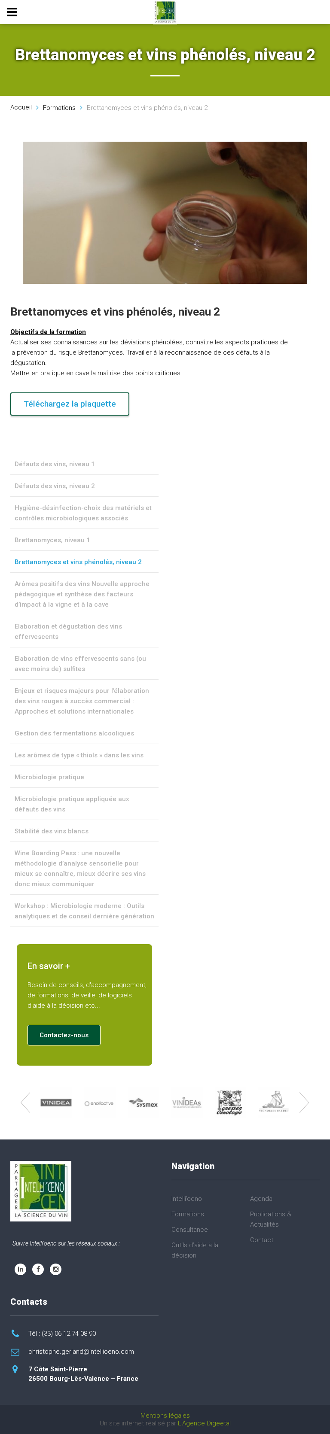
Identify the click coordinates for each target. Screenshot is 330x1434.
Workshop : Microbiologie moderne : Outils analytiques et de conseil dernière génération (84, 911)
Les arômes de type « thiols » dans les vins (79, 755)
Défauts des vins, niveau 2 (55, 486)
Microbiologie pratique (49, 777)
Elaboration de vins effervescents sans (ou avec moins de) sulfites (80, 664)
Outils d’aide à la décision (194, 1250)
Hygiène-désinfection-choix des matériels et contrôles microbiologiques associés (83, 513)
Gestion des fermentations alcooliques (74, 733)
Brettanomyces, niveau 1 (52, 540)
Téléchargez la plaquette (70, 404)
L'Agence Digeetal (204, 1423)
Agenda (261, 1199)
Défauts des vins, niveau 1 (55, 464)
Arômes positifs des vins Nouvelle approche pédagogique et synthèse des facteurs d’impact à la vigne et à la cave (82, 594)
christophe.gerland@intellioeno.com (81, 1351)
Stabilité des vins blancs (52, 831)
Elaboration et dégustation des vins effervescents (68, 632)
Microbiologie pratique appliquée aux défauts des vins (72, 804)
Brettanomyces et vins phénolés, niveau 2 (78, 562)
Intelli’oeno (186, 1199)
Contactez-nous (64, 1035)
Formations (187, 1214)
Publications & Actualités (270, 1219)
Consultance (189, 1229)
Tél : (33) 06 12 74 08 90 (62, 1333)
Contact (261, 1240)
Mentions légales (165, 1415)
